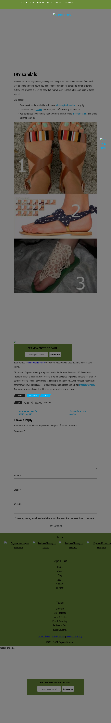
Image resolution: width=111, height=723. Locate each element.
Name (17, 475)
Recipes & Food (60, 625)
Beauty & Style (59, 629)
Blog (23, 2)
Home (60, 567)
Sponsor (69, 2)
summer (47, 402)
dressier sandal (79, 113)
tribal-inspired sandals (65, 105)
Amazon (40, 2)
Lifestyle (60, 608)
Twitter (64, 7)
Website (18, 504)
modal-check (6, 648)
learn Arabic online (36, 362)
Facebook (53, 7)
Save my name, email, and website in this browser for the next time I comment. (55, 518)
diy (31, 402)
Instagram (76, 7)
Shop (60, 579)
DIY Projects (33, 396)
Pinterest (88, 7)
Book (32, 2)
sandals (39, 109)
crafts (26, 402)
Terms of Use (44, 636)
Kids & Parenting (59, 621)
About (49, 2)
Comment (19, 431)
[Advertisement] (62, 41)
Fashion (45, 396)
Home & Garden (60, 617)
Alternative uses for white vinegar (28, 412)
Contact (59, 2)
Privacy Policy (58, 636)
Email (17, 490)
